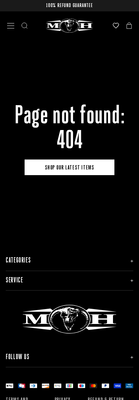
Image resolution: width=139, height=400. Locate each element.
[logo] (69, 25)
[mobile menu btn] (10, 25)
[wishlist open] (115, 25)
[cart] (129, 25)
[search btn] (24, 25)
